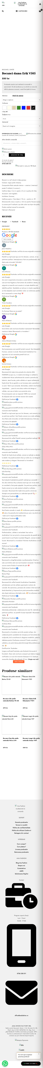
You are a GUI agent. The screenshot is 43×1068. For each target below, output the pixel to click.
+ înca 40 (5, 112)
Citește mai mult (33, 659)
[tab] (7, 221)
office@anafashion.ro (21, 1015)
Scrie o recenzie (7, 239)
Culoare (5, 103)
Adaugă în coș (17, 155)
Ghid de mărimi (17, 96)
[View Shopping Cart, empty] (39, 11)
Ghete (12, 69)
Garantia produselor (21, 822)
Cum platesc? (21, 847)
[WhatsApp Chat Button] (5, 1063)
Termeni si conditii (21, 825)
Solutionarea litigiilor (21, 874)
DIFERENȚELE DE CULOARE (10, 134)
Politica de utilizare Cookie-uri (21, 830)
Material (5, 122)
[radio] (4, 108)
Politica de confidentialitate (21, 828)
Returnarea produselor (21, 852)
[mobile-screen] (22, 966)
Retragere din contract (21, 833)
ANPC (22, 871)
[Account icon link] (40, 4)
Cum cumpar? (21, 844)
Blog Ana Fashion (21, 863)
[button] (3, 11)
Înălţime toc (6, 114)
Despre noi (21, 865)
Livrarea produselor (21, 849)
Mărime (12, 96)
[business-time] (22, 908)
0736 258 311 (6, 164)
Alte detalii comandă (9, 139)
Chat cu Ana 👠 (31, 1063)
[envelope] (22, 1008)
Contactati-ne (21, 868)
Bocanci (5, 69)
